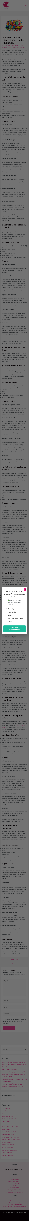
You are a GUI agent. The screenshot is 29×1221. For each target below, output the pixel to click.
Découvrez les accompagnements (14, 628)
